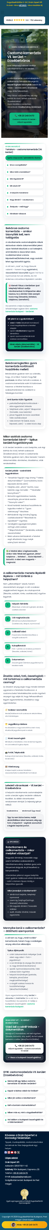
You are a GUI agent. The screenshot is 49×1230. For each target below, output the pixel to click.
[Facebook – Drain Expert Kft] (5, 1152)
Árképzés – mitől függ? (19, 206)
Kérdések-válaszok (18, 213)
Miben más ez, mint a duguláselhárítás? (25, 1112)
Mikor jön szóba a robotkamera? (22, 1098)
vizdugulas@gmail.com (21, 1176)
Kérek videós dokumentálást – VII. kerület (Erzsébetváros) (24, 345)
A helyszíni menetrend (19, 193)
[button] (2, 12)
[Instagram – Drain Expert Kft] (9, 1152)
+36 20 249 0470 (20, 1173)
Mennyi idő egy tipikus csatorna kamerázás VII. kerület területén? (22, 1082)
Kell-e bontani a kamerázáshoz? (22, 1105)
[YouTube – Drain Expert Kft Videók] (12, 1152)
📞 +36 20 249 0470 (25, 118)
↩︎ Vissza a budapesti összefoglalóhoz (24, 1057)
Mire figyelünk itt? (17, 179)
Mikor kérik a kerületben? (20, 172)
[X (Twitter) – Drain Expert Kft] (18, 1152)
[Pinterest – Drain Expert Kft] (15, 1152)
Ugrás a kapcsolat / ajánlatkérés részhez (24, 158)
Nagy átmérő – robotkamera (22, 200)
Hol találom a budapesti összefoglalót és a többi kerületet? (25, 1120)
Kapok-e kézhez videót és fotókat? (23, 1091)
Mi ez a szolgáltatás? (18, 165)
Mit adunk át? (15, 186)
